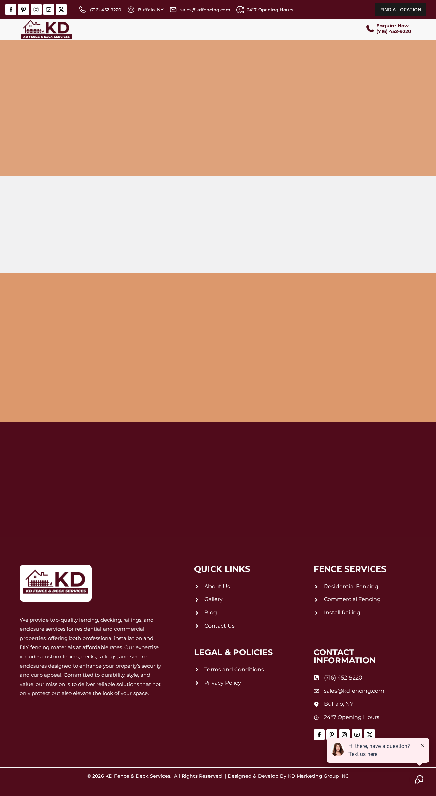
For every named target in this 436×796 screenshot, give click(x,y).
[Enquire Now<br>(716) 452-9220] (369, 29)
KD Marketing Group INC (318, 776)
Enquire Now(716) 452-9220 (393, 28)
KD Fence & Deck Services (137, 776)
